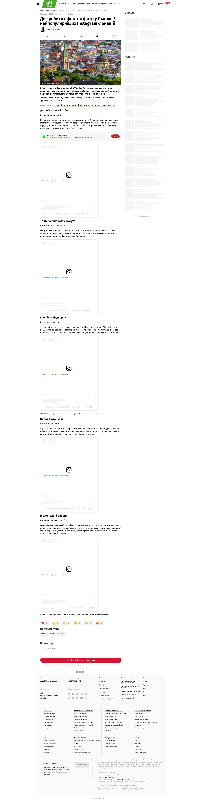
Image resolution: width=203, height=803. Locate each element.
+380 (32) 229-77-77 (110, 777)
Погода (46, 728)
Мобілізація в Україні (114, 711)
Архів (144, 688)
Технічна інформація (127, 698)
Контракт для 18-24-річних (114, 722)
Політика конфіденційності (130, 678)
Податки (138, 725)
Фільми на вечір (49, 746)
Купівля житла (110, 743)
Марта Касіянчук (53, 29)
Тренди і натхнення (111, 746)
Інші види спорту (141, 752)
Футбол (138, 743)
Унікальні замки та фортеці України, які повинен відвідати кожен (84, 105)
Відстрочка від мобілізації (114, 725)
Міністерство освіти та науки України (87, 741)
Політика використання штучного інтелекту (128, 682)
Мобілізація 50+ (110, 716)
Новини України (49, 716)
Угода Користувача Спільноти (130, 691)
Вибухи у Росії (79, 728)
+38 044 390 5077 (74, 681)
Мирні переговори (80, 719)
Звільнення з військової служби (116, 713)
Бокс (137, 741)
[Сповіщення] (152, 4)
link (69, 694)
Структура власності (149, 685)
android (104, 788)
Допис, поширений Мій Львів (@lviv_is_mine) (59, 214)
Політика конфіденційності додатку (130, 687)
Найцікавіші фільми (51, 741)
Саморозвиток (79, 749)
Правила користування (106, 699)
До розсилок (82, 765)
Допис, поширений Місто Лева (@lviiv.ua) (60, 407)
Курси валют (139, 716)
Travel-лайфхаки (99, 4)
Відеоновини (48, 722)
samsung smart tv (140, 788)
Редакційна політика (105, 685)
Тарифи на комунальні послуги (146, 722)
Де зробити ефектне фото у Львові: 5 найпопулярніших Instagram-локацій (83, 10)
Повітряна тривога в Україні (84, 722)
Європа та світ (84, 4)
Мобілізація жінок (111, 719)
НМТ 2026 (77, 746)
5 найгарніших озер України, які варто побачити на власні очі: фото (73, 414)
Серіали (46, 752)
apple (116, 788)
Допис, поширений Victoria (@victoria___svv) (60, 508)
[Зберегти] (113, 36)
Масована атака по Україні (83, 725)
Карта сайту (147, 692)
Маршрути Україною (67, 4)
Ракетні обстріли (80, 713)
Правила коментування (128, 694)
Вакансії (145, 681)
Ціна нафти (139, 713)
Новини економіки (143, 711)
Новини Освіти (80, 738)
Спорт (137, 738)
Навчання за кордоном (82, 752)
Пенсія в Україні (141, 728)
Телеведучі (102, 692)
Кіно (45, 738)
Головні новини (49, 713)
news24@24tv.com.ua (48, 681)
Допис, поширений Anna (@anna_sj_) (60, 310)
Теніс (137, 746)
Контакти (146, 678)
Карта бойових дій (80, 716)
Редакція (102, 681)
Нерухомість (110, 738)
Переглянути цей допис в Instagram (55, 181)
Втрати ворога (79, 731)
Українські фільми (50, 743)
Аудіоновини (48, 725)
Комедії (46, 749)
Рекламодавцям (104, 695)
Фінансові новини (141, 719)
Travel (42, 10)
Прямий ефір (48, 719)
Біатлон (138, 749)
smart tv (127, 788)
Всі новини (48, 711)
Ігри (144, 695)
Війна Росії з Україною (83, 711)
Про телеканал (104, 688)
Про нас (101, 678)
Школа (76, 743)
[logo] (49, 4)
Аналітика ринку (110, 741)
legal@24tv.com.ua (123, 779)
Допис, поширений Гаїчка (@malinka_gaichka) (59, 608)
